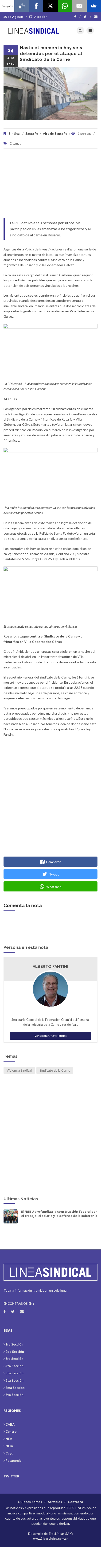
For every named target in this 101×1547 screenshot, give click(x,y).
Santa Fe (31, 133)
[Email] (79, 6)
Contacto (75, 1502)
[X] (50, 6)
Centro (11, 1431)
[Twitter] (87, 16)
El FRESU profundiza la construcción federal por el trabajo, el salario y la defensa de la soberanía (59, 1213)
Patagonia (13, 1460)
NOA (9, 1446)
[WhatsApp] (65, 6)
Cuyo (9, 1453)
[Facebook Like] (21, 6)
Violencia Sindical (19, 1070)
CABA (10, 1424)
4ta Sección (14, 1366)
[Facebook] (77, 16)
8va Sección (14, 1395)
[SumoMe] (94, 6)
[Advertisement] (50, 185)
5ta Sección (14, 1373)
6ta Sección (14, 1380)
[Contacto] (95, 16)
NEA (8, 1439)
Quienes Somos (30, 1502)
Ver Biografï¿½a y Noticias (51, 1035)
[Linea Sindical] (34, 30)
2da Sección (14, 1351)
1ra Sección (14, 1344)
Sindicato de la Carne (54, 1070)
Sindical (14, 133)
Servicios (55, 1502)
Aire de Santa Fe (55, 133)
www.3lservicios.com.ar (50, 1538)
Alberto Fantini (50, 966)
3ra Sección (14, 1359)
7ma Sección (15, 1388)
